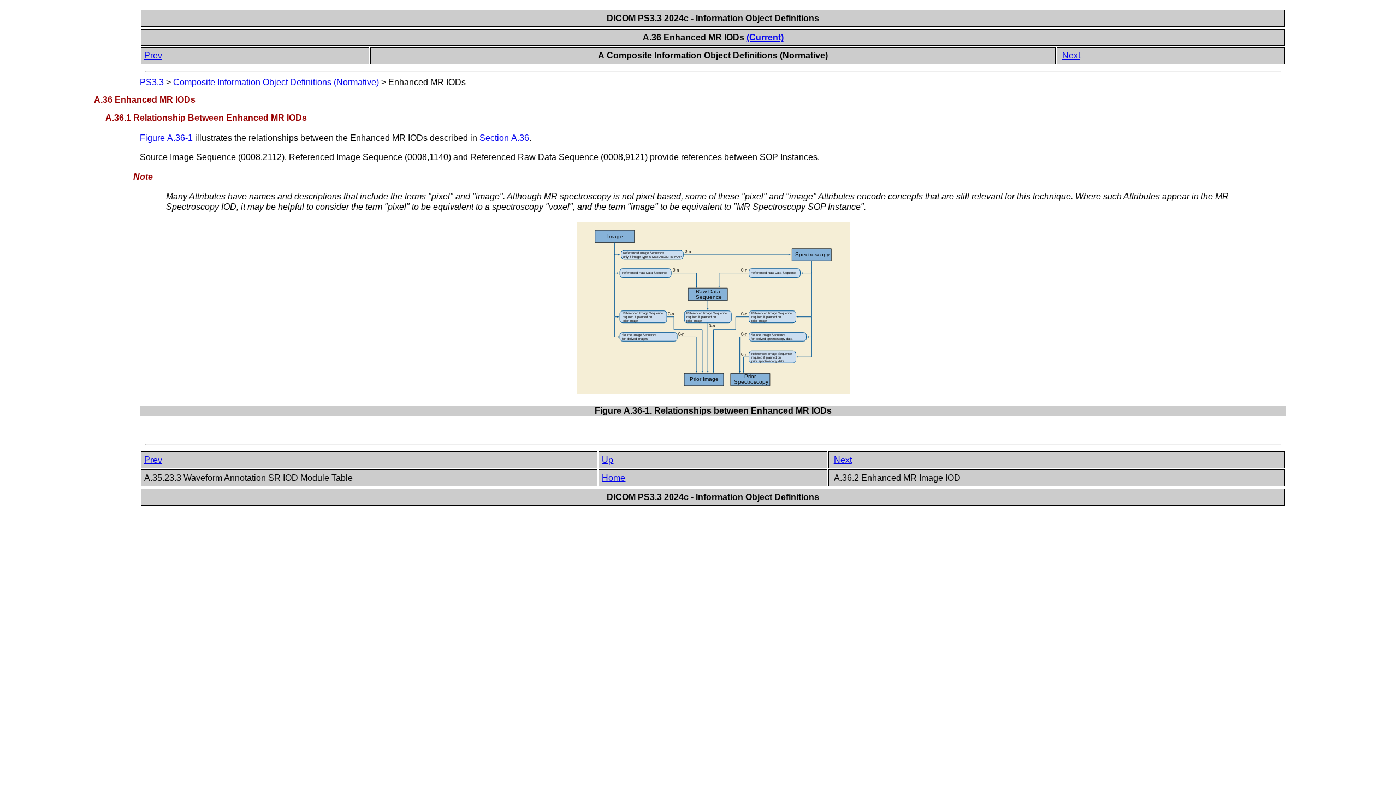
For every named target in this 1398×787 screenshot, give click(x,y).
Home (613, 478)
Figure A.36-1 (166, 138)
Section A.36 (504, 138)
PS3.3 (152, 82)
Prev (153, 55)
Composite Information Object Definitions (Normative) (276, 82)
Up (607, 460)
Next (1071, 55)
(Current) (765, 37)
